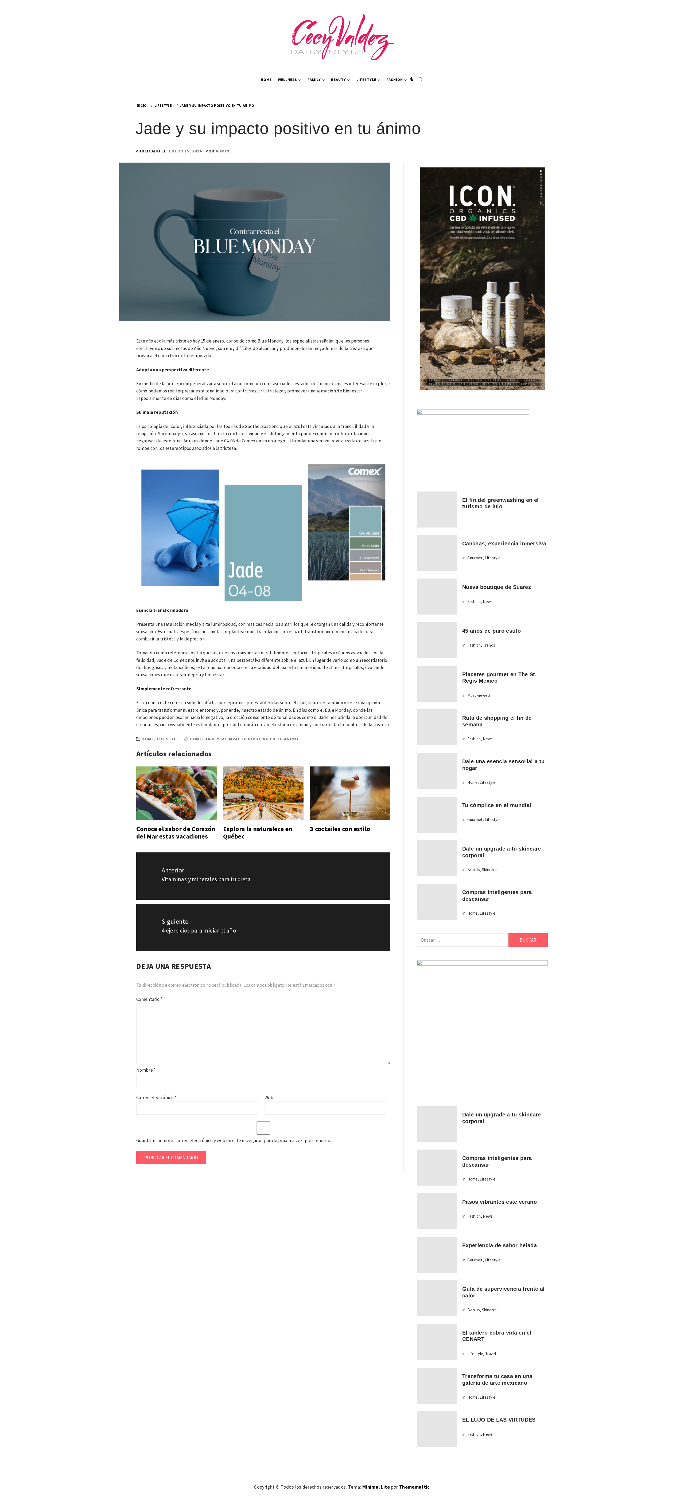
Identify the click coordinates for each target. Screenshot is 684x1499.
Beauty (338, 79)
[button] (412, 79)
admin (223, 151)
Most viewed (478, 695)
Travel (490, 1353)
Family (314, 79)
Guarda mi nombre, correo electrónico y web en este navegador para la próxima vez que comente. (233, 1140)
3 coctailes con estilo (340, 829)
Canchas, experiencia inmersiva (504, 543)
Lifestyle (366, 79)
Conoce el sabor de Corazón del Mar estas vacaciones (175, 833)
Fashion (394, 79)
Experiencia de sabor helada (499, 1245)
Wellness (287, 79)
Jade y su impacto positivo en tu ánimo (251, 738)
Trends (489, 645)
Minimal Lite (376, 1487)
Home (266, 79)
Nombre (146, 1070)
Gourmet (475, 557)
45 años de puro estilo (491, 631)
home (196, 738)
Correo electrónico (156, 1097)
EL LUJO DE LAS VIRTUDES (499, 1420)
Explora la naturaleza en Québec (257, 833)
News (488, 601)
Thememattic (414, 1487)
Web (269, 1097)
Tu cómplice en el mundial (496, 805)
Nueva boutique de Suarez (496, 587)
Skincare (489, 869)
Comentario (149, 999)
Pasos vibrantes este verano (499, 1202)
